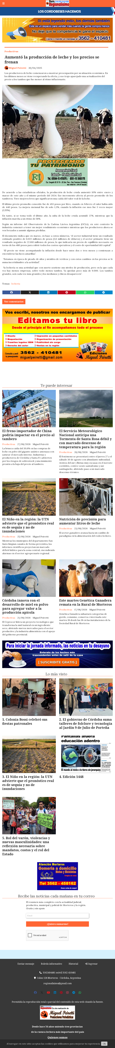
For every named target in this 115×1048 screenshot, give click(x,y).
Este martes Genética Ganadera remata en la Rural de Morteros (85, 602)
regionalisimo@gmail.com (57, 983)
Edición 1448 (73, 776)
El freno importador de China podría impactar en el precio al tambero (28, 435)
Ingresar (93, 963)
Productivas (11, 51)
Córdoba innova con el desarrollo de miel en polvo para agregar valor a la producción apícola (25, 606)
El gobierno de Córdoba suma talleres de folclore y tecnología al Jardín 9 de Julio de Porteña (85, 723)
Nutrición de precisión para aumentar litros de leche (82, 521)
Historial (73, 963)
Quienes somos (57, 1037)
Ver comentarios (13, 301)
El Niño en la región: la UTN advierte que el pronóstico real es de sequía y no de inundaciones (28, 525)
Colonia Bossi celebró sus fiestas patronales (24, 721)
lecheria (16, 283)
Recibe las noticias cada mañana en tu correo (56, 896)
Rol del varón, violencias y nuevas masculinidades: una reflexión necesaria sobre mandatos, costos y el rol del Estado (26, 846)
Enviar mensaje (26, 963)
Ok (104, 1043)
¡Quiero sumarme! (57, 924)
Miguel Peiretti (17, 67)
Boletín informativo (51, 963)
